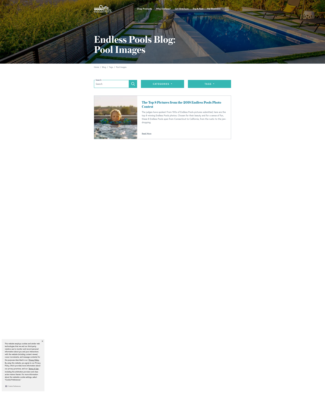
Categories (161, 83)
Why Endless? (163, 8)
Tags (209, 83)
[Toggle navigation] (227, 8)
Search (99, 80)
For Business (214, 8)
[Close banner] (42, 341)
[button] (13, 386)
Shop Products (144, 8)
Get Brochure (182, 8)
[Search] (133, 84)
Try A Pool (198, 8)
